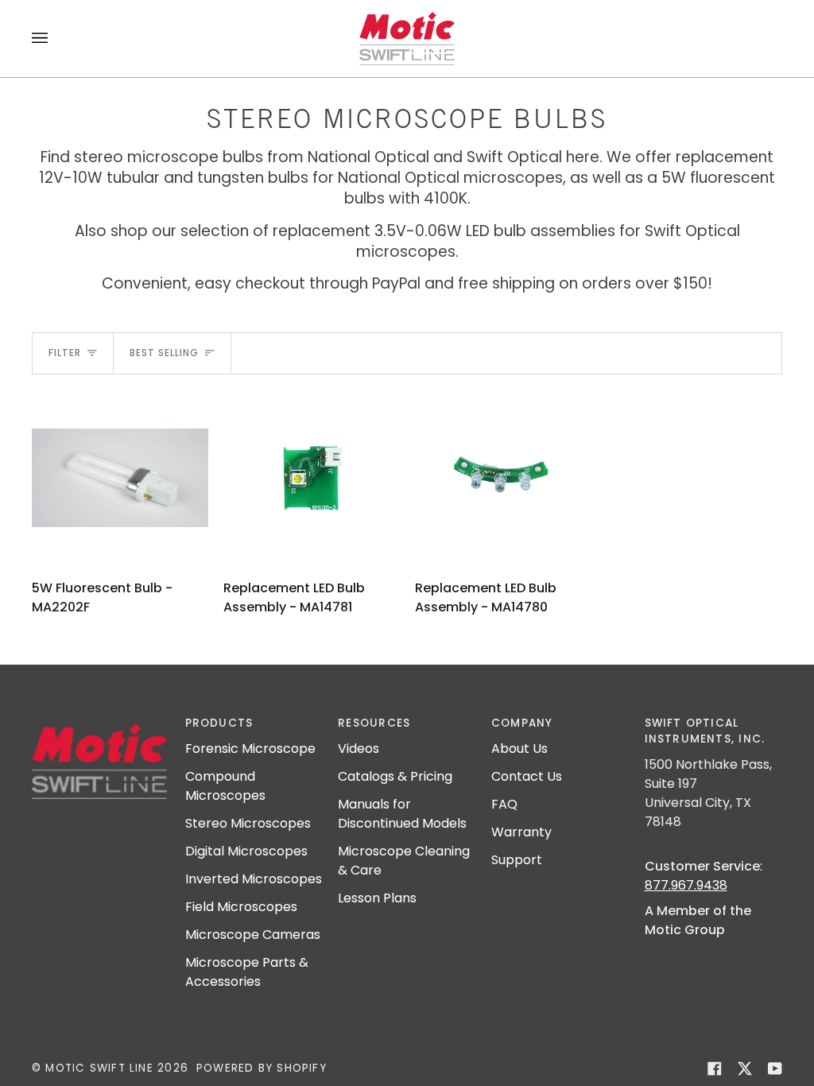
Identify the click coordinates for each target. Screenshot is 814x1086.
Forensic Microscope (250, 748)
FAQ (504, 804)
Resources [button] (374, 723)
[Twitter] (745, 1068)
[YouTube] (775, 1068)
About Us (519, 748)
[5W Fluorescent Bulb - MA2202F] (120, 478)
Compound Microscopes (225, 786)
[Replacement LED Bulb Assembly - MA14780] (503, 478)
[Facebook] (714, 1068)
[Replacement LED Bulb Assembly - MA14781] (311, 478)
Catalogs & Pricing (395, 776)
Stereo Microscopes (248, 823)
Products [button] (219, 723)
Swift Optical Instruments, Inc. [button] (705, 731)
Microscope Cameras (252, 934)
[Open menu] (55, 38)
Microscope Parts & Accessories (246, 972)
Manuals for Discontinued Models (402, 813)
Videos (358, 748)
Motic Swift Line (99, 1068)
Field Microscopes (241, 907)
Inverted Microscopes (253, 879)
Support (516, 860)
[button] (100, 719)
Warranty (521, 832)
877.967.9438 (686, 885)
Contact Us (526, 776)
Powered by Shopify (261, 1068)
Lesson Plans (377, 898)
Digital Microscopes (246, 851)
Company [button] (522, 723)
